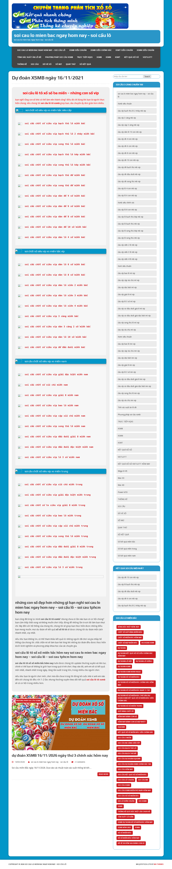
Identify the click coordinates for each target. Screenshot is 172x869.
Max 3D (121, 478)
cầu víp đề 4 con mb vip (128, 139)
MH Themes (159, 864)
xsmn (137, 827)
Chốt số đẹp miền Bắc (127, 643)
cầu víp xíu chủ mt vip (127, 330)
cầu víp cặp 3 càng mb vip (128, 125)
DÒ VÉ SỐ (47, 64)
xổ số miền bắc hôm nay (128, 838)
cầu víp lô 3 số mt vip (126, 301)
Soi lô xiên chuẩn (126, 801)
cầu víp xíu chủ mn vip (127, 400)
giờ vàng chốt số (126, 711)
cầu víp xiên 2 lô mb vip (127, 245)
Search (147, 76)
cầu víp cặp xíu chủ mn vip (129, 351)
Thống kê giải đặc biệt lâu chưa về (134, 812)
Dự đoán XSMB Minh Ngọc (129, 672)
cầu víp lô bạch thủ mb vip (129, 224)
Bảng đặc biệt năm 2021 (128, 627)
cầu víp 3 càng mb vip (127, 118)
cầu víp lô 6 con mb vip (127, 195)
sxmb (120, 806)
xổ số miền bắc (124, 833)
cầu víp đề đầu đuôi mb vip (129, 174)
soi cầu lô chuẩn (126, 780)
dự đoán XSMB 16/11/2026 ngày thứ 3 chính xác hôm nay (60, 755)
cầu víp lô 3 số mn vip (127, 372)
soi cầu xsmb (124, 785)
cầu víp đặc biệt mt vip (127, 287)
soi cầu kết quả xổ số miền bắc (132, 775)
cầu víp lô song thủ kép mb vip (130, 231)
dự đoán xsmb (124, 666)
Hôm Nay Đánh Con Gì (127, 716)
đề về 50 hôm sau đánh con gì (131, 843)
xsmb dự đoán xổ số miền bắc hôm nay (135, 822)
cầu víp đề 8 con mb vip (128, 153)
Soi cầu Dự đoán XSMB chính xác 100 (134, 764)
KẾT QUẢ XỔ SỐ (131, 57)
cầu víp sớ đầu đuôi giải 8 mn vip (131, 379)
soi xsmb (143, 801)
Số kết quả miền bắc (126, 542)
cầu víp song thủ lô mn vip (129, 393)
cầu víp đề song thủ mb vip (129, 181)
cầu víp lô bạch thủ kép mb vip (130, 217)
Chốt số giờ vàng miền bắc (130, 632)
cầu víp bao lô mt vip (126, 273)
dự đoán (122, 648)
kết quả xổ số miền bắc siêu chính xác (135, 732)
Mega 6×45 (122, 471)
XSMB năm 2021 (124, 827)
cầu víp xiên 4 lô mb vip (127, 259)
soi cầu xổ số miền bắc (128, 796)
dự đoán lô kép (125, 661)
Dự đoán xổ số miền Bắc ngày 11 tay (134, 690)
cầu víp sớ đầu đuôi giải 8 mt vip (131, 309)
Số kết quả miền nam (127, 556)
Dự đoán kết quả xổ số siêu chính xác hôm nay (135, 654)
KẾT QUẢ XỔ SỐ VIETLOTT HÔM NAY (134, 464)
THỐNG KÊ (22, 64)
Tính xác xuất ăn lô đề (29, 57)
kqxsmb (121, 727)
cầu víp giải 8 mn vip (126, 365)
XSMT (117, 57)
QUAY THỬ (71, 64)
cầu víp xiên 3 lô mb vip (127, 252)
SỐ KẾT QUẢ (85, 64)
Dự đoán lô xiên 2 (144, 661)
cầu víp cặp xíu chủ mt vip (128, 280)
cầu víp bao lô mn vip (126, 344)
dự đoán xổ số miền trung (130, 706)
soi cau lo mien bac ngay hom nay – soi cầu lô (41, 50)
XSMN (108, 57)
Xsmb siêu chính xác (101, 50)
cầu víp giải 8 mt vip (126, 294)
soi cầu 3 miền (124, 738)
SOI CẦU (35, 64)
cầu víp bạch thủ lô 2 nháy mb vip (132, 111)
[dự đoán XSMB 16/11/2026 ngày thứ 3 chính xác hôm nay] (61, 748)
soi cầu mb (143, 780)
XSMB (99, 57)
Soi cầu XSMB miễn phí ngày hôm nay (134, 790)
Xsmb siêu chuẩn (78, 50)
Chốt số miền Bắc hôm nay (130, 637)
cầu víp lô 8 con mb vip (127, 210)
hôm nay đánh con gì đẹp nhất (132, 722)
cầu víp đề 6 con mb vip (128, 146)
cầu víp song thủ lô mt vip (128, 323)
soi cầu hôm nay (125, 769)
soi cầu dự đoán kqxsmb (129, 759)
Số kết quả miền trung (127, 549)
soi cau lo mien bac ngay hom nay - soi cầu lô (49, 762)
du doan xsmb (147, 643)
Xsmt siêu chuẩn (124, 50)
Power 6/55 (123, 492)
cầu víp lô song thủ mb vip (129, 238)
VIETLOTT (147, 57)
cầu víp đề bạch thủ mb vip (129, 167)
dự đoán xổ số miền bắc (129, 677)
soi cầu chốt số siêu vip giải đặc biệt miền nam (56, 374)
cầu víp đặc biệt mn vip (127, 358)
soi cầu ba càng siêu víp (129, 743)
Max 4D (121, 485)
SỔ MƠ (58, 64)
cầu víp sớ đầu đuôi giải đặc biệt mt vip (134, 316)
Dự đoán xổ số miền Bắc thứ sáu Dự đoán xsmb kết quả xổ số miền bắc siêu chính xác (136, 698)
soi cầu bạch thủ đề (127, 753)
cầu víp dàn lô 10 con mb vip (130, 132)
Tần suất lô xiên (125, 817)
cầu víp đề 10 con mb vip (128, 160)
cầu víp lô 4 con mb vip (127, 188)
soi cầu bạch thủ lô (127, 748)
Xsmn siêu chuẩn (145, 50)
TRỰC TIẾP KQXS (85, 57)
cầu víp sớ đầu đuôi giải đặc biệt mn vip (134, 386)
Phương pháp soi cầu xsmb (59, 57)
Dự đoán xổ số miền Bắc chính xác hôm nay (136, 683)
